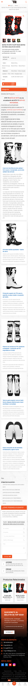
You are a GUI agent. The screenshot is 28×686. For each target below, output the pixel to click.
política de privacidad (7, 673)
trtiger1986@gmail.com (10, 651)
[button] (25, 592)
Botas (16, 5)
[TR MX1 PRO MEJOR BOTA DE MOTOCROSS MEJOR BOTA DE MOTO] (7, 588)
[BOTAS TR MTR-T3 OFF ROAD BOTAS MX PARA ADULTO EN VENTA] (20, 588)
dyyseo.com (23, 678)
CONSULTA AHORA (10, 84)
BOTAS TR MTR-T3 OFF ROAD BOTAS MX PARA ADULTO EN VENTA (20, 596)
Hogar (11, 5)
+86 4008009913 (8, 642)
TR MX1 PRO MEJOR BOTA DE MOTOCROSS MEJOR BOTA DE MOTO (7, 596)
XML (20, 671)
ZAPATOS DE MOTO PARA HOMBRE (11, 492)
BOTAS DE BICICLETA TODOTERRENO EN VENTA (12, 502)
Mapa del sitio (7, 671)
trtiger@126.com (8, 645)
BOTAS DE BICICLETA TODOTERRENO (12, 498)
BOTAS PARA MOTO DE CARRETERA (11, 489)
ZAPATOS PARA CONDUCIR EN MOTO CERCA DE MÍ (13, 486)
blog (15, 671)
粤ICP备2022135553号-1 (13, 678)
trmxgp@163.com (8, 648)
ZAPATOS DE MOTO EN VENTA (10, 495)
